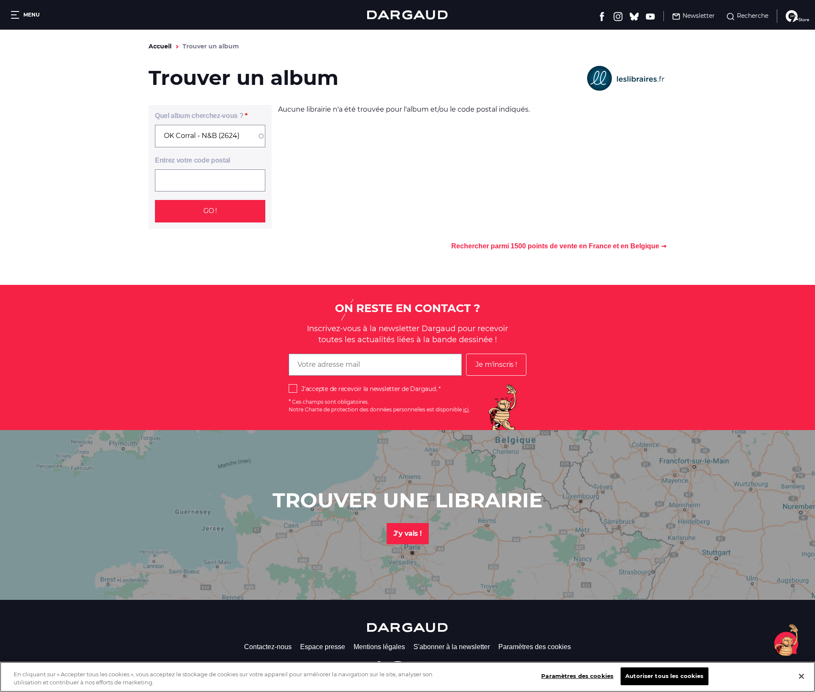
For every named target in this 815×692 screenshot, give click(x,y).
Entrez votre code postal (192, 160)
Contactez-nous (268, 646)
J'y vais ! (407, 533)
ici (466, 409)
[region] (407, 677)
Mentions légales (379, 646)
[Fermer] (801, 676)
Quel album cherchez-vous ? (199, 115)
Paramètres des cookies (534, 646)
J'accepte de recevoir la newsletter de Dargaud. (369, 389)
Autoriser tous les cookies (664, 675)
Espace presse (322, 646)
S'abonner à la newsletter (451, 646)
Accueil (160, 46)
